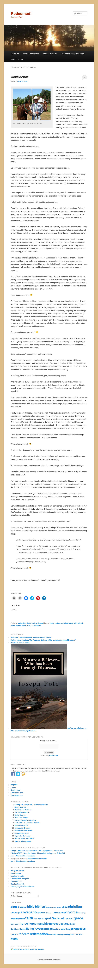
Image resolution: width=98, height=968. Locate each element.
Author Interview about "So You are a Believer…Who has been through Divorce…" (43, 640)
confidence (59, 623)
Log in (13, 787)
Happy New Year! (21, 807)
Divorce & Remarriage (23, 841)
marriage (47, 929)
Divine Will (58, 850)
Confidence (20, 76)
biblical (40, 906)
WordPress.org (17, 795)
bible (30, 906)
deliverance (49, 913)
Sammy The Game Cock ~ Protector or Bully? (31, 804)
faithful (80, 623)
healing (34, 623)
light (72, 923)
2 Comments (84, 78)
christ (52, 623)
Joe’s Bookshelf (17, 59)
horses (18, 625)
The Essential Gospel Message (72, 53)
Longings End (16, 881)
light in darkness (18, 929)
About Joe (15, 53)
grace (78, 918)
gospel (69, 918)
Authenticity (22, 623)
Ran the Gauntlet (17, 884)
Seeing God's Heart (22, 833)
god (48, 918)
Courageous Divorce (22, 828)
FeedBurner (53, 755)
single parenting (63, 934)
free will (41, 918)
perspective (78, 929)
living (30, 928)
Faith (29, 623)
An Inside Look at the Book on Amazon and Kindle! (31, 637)
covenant (28, 912)
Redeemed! (21, 13)
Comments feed (17, 792)
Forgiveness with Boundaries (25, 820)
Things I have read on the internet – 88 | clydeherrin (31, 850)
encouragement (18, 918)
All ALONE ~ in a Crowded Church (27, 823)
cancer (59, 907)
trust (28, 625)
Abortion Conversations (25, 856)
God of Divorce (20, 815)
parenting (65, 928)
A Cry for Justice (17, 870)
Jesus (24, 625)
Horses (40, 623)
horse (13, 625)
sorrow (74, 934)
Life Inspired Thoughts (20, 878)
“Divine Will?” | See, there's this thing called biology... (32, 853)
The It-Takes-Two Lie (22, 812)
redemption (39, 933)
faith (75, 623)
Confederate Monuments (24, 830)
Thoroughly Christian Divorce (22, 886)
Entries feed (15, 790)
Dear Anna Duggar (21, 817)
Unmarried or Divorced (23, 810)
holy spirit (15, 924)
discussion (59, 912)
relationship (52, 934)
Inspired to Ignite (17, 876)
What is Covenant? (50, 53)
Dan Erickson (16, 873)
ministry (56, 929)
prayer (14, 934)
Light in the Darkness (22, 836)
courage (15, 912)
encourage (81, 913)
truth (14, 939)
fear (35, 918)
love (37, 928)
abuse (15, 907)
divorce (71, 911)
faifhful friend (68, 623)
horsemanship (38, 923)
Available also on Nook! (20, 642)
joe (12, 856)
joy (68, 924)
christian (75, 906)
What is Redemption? (31, 53)
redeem (24, 934)
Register (14, 784)
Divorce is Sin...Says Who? (24, 838)
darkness (40, 912)
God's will (58, 918)
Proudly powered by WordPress (49, 959)
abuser (23, 906)
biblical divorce (51, 907)
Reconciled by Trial (21, 825)
